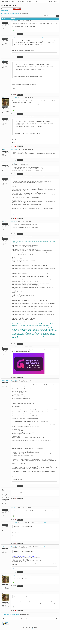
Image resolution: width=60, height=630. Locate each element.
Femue (3, 117)
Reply (18, 34)
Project (13, 1)
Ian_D (4, 221)
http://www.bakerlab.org (30, 628)
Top (57, 618)
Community (28, 1)
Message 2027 (14, 575)
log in (15, 15)
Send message (5, 22)
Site (35, 1)
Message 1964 (14, 149)
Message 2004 (14, 221)
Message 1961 (14, 97)
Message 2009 (14, 380)
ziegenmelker (5, 60)
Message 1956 (14, 37)
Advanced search (5, 10)
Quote (21, 34)
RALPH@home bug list (14, 13)
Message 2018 (14, 522)
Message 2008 (14, 346)
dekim (4, 489)
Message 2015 (14, 507)
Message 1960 (14, 60)
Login (55, 1)
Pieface (3, 20)
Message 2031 (14, 593)
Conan (4, 97)
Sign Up (50, 1)
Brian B (3, 177)
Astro (4, 237)
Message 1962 (14, 117)
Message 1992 (14, 163)
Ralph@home (6, 1)
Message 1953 (14, 20)
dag (4, 149)
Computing (20, 1)
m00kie (3, 37)
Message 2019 (14, 546)
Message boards (5, 13)
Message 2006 (14, 236)
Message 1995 (14, 176)
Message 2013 (14, 489)
